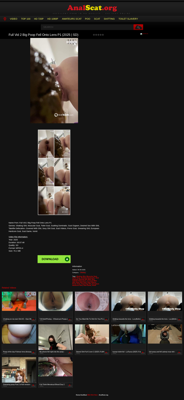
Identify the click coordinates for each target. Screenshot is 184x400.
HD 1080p (52, 18)
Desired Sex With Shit (86, 279)
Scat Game (87, 285)
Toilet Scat (76, 278)
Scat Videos (91, 282)
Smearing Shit (86, 284)
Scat (97, 18)
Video (13, 18)
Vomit (94, 285)
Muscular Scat (91, 276)
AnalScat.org (103, 395)
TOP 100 (25, 18)
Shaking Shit (81, 276)
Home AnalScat (81, 395)
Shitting (109, 18)
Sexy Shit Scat (81, 282)
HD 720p (39, 18)
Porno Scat (76, 284)
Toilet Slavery (128, 18)
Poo (87, 18)
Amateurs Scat (72, 18)
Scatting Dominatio (88, 278)
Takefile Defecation (79, 281)
